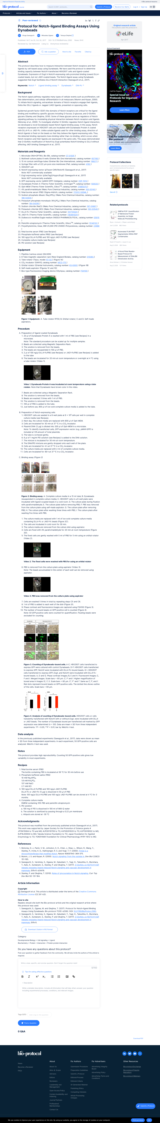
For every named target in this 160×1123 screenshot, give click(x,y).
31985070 (82, 186)
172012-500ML (80, 192)
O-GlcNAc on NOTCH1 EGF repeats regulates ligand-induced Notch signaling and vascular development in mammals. (60, 868)
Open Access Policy (57, 1091)
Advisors (53, 1074)
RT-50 (49, 260)
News (20, 1063)
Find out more (138, 1120)
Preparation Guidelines (79, 1070)
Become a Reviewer (69, 13)
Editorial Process (77, 1077)
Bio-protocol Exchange (132, 1067)
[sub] (45, 976)
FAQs (20, 1071)
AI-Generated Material (79, 1085)
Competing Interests (78, 1092)
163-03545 (93, 209)
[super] (39, 976)
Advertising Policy (98, 1072)
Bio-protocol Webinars (131, 1076)
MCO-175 (62, 262)
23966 (96, 226)
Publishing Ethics (77, 1088)
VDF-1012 (83, 181)
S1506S (90, 257)
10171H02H (73, 212)
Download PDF (138, 1038)
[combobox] (47, 1014)
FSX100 (84, 271)
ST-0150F (70, 156)
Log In (135, 7)
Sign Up (144, 7)
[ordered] (60, 976)
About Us (53, 1067)
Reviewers (53, 1081)
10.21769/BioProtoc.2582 (85, 911)
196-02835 (26, 198)
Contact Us (54, 1109)
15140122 (93, 223)
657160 (95, 158)
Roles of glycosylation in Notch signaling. (70, 873)
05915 (96, 217)
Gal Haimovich (34, 44)
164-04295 (34, 203)
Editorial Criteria (77, 1081)
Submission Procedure (79, 1067)
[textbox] (39, 1014)
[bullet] (54, 976)
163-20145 (91, 189)
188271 (94, 161)
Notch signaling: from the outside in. (68, 856)
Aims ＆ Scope (55, 1070)
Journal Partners (56, 1100)
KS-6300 (73, 265)
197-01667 (92, 206)
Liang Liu (45, 44)
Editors (52, 1077)
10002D (95, 184)
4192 (88, 164)
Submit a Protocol (77, 1074)
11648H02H (72, 215)
